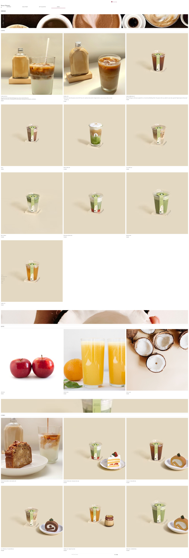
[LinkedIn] (117, 554)
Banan (3, 5)
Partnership (3, 279)
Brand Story (3, 278)
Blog (2, 282)
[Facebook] (114, 554)
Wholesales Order (4, 276)
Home (2, 275)
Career (2, 281)
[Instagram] (115, 554)
